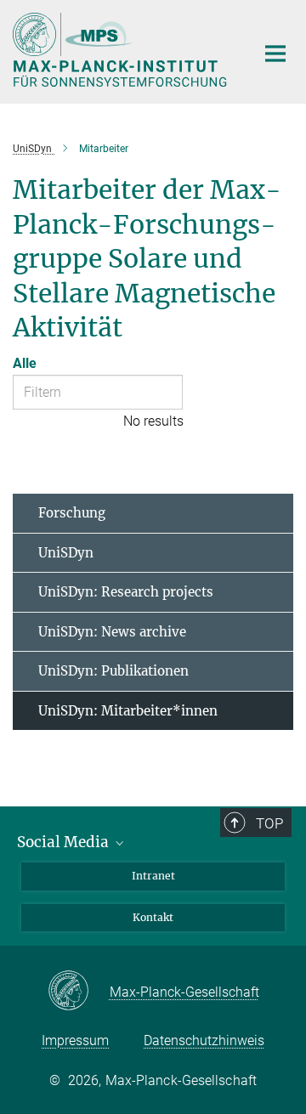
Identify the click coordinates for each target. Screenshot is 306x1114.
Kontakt (153, 917)
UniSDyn (66, 553)
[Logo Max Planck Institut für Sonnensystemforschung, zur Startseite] (121, 50)
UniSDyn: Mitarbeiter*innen (128, 711)
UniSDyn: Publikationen (113, 671)
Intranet (153, 875)
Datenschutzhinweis (204, 1040)
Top (269, 823)
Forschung (71, 513)
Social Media (64, 842)
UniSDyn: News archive (112, 632)
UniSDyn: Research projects (125, 592)
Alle (25, 363)
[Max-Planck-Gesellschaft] (79, 991)
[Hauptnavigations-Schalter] (275, 54)
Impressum (75, 1040)
